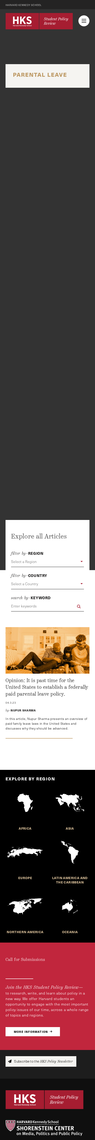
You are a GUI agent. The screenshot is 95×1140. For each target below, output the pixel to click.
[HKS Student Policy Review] (39, 21)
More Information (31, 1031)
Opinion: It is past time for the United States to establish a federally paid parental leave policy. (47, 687)
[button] (47, 562)
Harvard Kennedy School (24, 5)
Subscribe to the (43, 1061)
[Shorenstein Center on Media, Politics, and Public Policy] (47, 1128)
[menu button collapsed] (83, 20)
